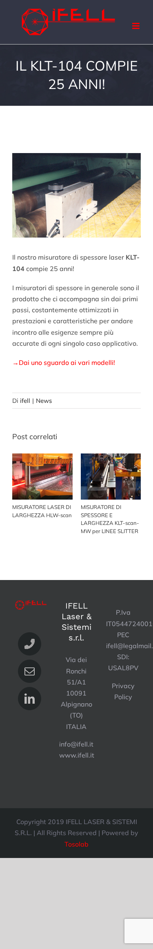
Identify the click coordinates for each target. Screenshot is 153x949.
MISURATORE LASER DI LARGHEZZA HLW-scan (42, 477)
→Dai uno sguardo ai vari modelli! (63, 362)
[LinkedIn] (29, 698)
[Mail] (29, 671)
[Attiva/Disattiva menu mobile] (136, 26)
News (44, 400)
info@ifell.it (76, 744)
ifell (25, 400)
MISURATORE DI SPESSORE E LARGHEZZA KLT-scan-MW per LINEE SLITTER (111, 477)
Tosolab (76, 844)
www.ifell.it (76, 755)
